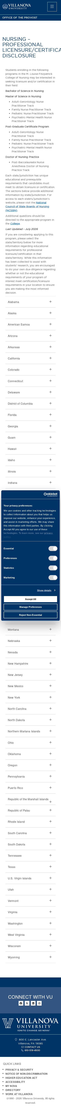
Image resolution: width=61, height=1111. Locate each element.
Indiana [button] (12, 482)
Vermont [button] (13, 900)
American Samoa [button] (19, 324)
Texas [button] (11, 866)
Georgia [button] (13, 426)
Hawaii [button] (12, 448)
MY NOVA (11, 1086)
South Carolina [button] (17, 832)
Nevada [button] (13, 652)
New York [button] (14, 697)
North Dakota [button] (16, 719)
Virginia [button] (12, 911)
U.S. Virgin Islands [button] (19, 878)
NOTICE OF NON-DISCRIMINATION (26, 1073)
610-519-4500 (32, 1050)
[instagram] (39, 1003)
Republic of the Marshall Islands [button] (28, 799)
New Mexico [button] (15, 685)
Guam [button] (12, 437)
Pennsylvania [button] (16, 776)
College (15, 223)
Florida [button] (12, 414)
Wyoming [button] (14, 957)
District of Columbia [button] (20, 403)
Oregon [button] (12, 765)
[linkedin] (33, 1003)
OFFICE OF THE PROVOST (19, 17)
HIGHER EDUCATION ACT (21, 1078)
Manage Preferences (30, 607)
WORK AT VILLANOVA (19, 1094)
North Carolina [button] (17, 708)
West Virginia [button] (16, 934)
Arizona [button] (13, 335)
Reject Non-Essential (30, 614)
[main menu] (52, 6)
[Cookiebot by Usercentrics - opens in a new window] (43, 495)
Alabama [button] (13, 301)
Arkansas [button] (14, 347)
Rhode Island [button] (16, 821)
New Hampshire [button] (18, 663)
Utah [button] (11, 889)
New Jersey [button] (15, 674)
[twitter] (27, 1003)
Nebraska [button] (14, 640)
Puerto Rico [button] (15, 787)
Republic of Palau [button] (19, 810)
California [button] (14, 358)
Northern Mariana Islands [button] (24, 731)
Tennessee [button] (15, 855)
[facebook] (21, 1003)
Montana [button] (13, 629)
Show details (44, 590)
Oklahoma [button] (14, 753)
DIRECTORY (12, 1090)
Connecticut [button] (15, 380)
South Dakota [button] (16, 844)
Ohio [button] (11, 742)
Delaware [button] (14, 392)
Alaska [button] (12, 313)
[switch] (52, 558)
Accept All (30, 599)
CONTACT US (32, 1047)
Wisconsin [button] (14, 945)
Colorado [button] (13, 369)
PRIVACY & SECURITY (19, 1069)
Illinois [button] (12, 471)
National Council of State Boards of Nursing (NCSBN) (27, 206)
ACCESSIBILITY (15, 1082)
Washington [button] (15, 923)
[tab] (30, 301)
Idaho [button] (11, 459)
